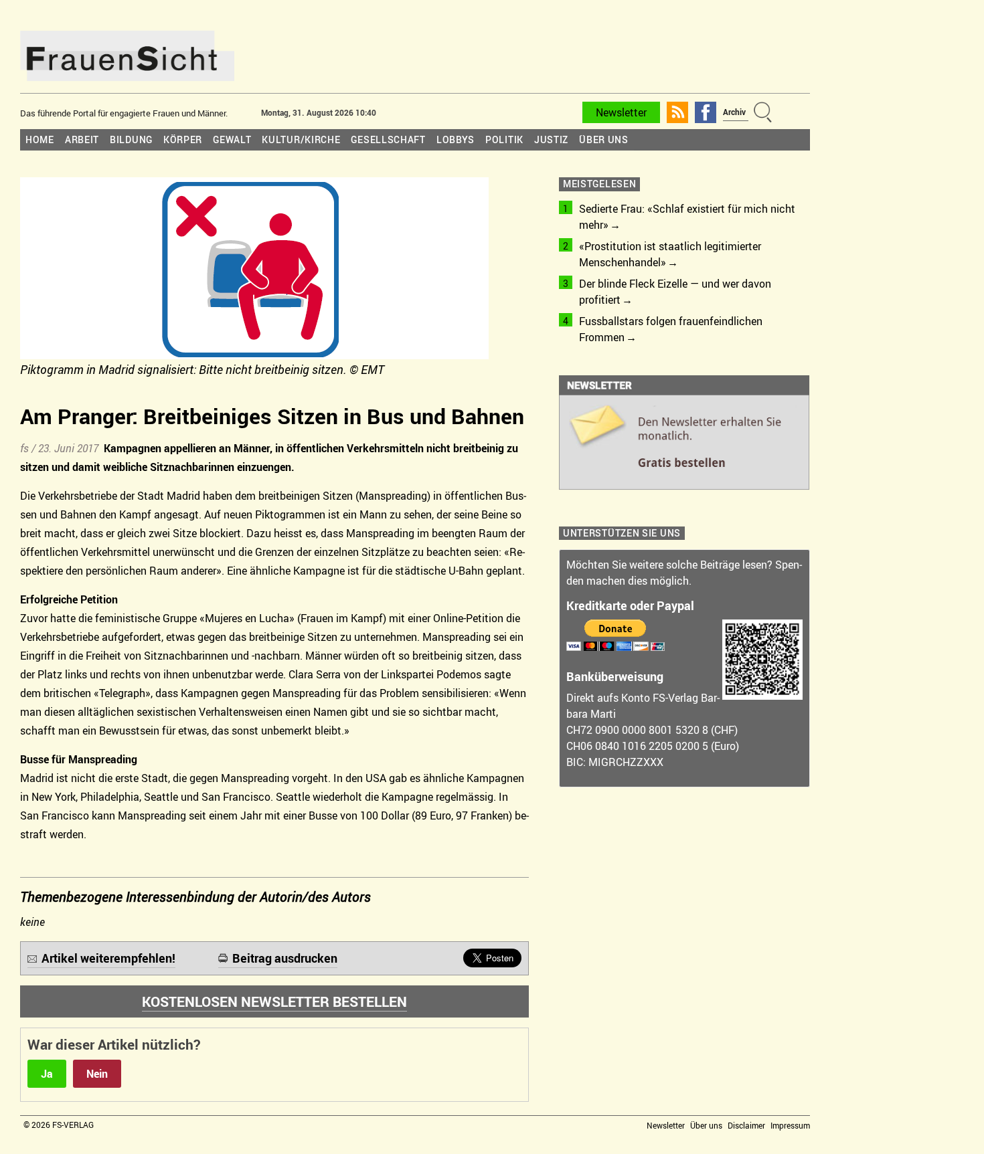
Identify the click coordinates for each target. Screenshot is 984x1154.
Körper (182, 139)
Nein (97, 1073)
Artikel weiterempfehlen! (108, 958)
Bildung (131, 139)
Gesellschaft (388, 139)
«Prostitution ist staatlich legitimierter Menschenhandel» (670, 254)
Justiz (551, 139)
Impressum (790, 1125)
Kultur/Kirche (301, 139)
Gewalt (232, 139)
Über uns (604, 139)
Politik (504, 139)
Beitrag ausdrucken (284, 958)
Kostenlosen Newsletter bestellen (274, 1001)
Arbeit (82, 139)
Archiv (734, 111)
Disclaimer (746, 1125)
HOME (39, 139)
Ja (47, 1073)
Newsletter (621, 112)
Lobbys (455, 139)
